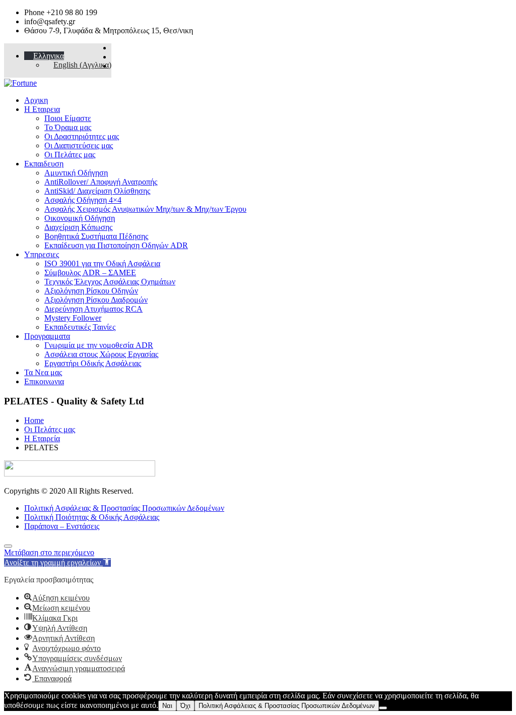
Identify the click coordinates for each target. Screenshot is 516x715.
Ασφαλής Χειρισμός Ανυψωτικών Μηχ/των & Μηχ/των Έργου (145, 209)
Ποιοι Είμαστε (67, 118)
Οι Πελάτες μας (69, 154)
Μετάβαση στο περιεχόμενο (49, 552)
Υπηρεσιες (41, 254)
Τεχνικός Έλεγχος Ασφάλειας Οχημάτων (109, 281)
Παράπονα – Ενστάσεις (61, 526)
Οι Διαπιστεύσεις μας (78, 145)
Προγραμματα (47, 336)
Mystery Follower (72, 318)
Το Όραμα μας (67, 127)
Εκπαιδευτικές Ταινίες (79, 327)
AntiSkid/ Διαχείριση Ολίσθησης (97, 191)
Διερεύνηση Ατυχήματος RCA (93, 309)
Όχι (185, 705)
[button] (57, 562)
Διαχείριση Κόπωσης (78, 227)
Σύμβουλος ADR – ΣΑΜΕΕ (90, 272)
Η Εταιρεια (42, 109)
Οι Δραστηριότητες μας (81, 136)
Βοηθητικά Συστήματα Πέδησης (96, 236)
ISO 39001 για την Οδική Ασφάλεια (102, 263)
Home (34, 420)
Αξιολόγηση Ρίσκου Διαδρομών (96, 299)
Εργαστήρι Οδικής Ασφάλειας (92, 363)
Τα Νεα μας (43, 372)
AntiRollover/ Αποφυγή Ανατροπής (100, 181)
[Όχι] (383, 707)
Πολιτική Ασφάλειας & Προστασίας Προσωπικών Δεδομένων (124, 508)
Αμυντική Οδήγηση (76, 172)
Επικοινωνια (44, 381)
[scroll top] (8, 546)
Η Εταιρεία (42, 438)
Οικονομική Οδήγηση (79, 218)
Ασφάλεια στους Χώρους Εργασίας (101, 354)
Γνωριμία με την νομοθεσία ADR (98, 345)
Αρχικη (36, 100)
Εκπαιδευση (43, 163)
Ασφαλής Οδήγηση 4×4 (82, 200)
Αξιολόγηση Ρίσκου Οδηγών (91, 290)
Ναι (167, 705)
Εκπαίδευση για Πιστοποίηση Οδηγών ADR (116, 245)
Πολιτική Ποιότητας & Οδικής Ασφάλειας (91, 517)
